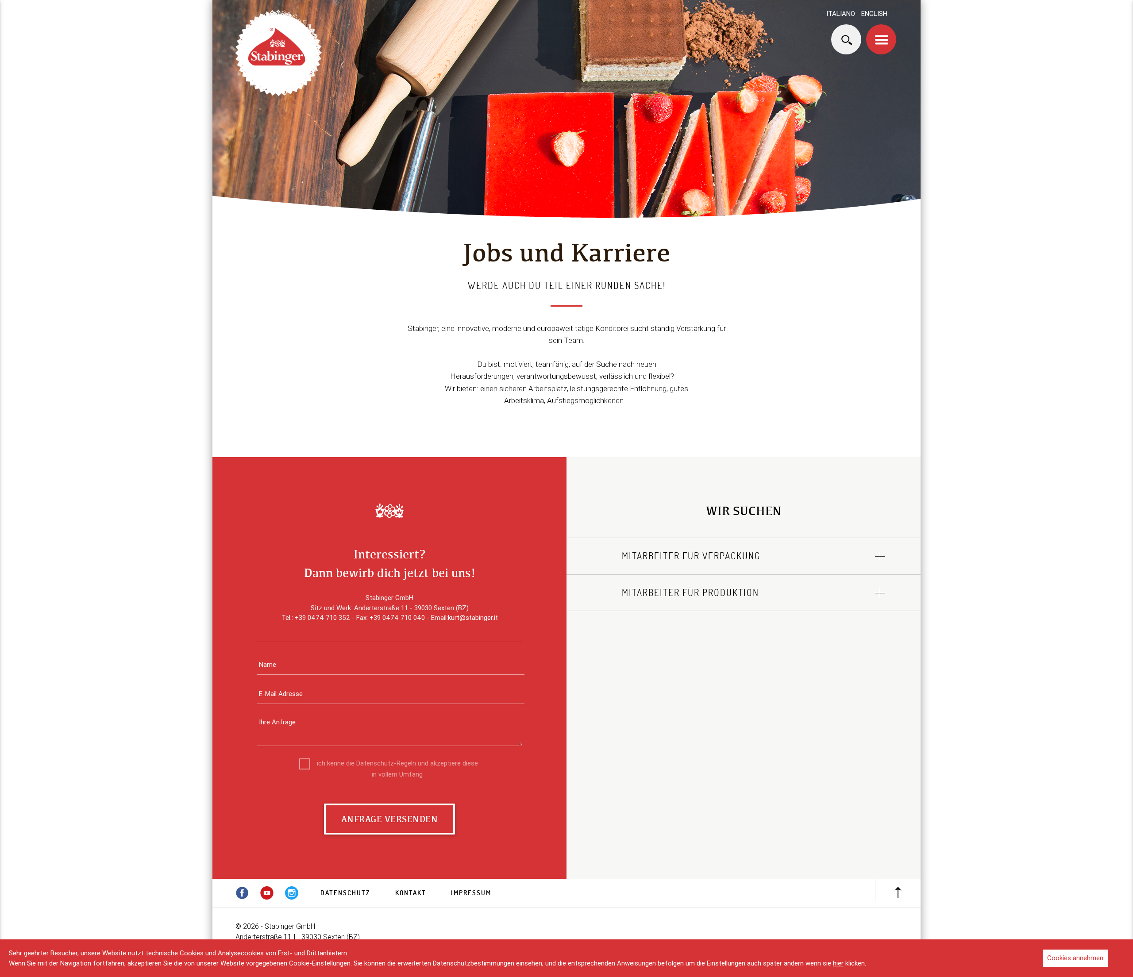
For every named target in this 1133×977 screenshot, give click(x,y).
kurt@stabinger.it (473, 617)
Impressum (471, 893)
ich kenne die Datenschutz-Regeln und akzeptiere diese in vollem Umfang (397, 764)
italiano (840, 13)
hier (838, 963)
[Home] (279, 53)
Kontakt (410, 893)
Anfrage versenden (389, 819)
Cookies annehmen (1075, 958)
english (874, 13)
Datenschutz (345, 893)
